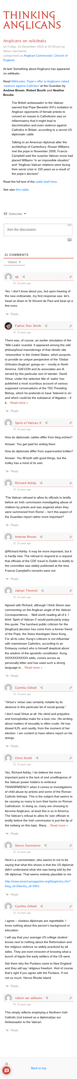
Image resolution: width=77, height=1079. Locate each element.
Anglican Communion (38, 55)
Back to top (38, 1068)
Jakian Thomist (26, 590)
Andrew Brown (25, 536)
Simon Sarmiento (28, 845)
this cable (22, 189)
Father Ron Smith (28, 325)
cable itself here (46, 181)
